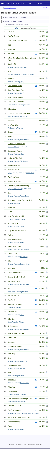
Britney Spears (25, 264)
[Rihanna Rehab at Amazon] (47, 132)
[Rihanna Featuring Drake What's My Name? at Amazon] (47, 240)
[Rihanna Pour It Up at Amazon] (47, 354)
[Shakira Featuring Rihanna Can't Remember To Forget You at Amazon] (47, 399)
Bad (9, 372)
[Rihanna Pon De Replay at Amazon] (47, 36)
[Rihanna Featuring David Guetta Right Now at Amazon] (47, 380)
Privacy (20, 444)
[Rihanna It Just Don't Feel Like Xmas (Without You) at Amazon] (47, 58)
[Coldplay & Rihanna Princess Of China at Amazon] (47, 305)
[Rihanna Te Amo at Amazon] (47, 212)
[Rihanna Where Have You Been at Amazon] (47, 334)
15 (36, 380)
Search (44, 8)
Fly (9, 289)
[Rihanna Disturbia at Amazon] (47, 121)
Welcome (39, 444)
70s (7, 3)
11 (36, 86)
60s (2, 3)
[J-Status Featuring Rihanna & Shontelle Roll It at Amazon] (47, 72)
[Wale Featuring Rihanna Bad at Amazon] (47, 373)
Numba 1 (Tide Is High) (16, 144)
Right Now (11, 380)
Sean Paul (23, 67)
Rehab (10, 132)
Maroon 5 (11, 116)
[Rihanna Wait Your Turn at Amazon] (47, 177)
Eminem (10, 219)
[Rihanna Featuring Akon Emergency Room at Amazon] (47, 151)
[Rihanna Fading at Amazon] (47, 235)
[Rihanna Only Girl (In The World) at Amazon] (47, 231)
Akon (22, 154)
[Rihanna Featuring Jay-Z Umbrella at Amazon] (47, 79)
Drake (22, 242)
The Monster (12, 391)
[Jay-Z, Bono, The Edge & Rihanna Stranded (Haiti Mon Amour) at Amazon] (47, 186)
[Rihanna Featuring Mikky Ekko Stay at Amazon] (47, 358)
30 (36, 326)
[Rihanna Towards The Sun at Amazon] (47, 406)
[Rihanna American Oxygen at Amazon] (47, 422)
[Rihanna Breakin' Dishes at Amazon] (47, 166)
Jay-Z (22, 82)
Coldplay (10, 308)
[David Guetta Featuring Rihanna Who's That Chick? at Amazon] (47, 247)
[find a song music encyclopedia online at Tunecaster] (13, 8)
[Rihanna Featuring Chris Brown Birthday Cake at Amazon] (47, 326)
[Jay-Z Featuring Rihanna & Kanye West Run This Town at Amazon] (47, 170)
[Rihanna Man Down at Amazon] (47, 268)
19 (36, 304)
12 (36, 132)
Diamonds (11, 342)
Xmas (40, 3)
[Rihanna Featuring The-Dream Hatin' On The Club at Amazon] (47, 158)
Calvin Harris (24, 284)
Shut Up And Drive (15, 86)
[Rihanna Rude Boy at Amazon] (47, 208)
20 (36, 387)
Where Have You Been (16, 333)
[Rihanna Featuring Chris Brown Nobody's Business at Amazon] (47, 347)
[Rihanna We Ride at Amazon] (47, 54)
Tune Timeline (10, 24)
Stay (9, 358)
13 (36, 273)
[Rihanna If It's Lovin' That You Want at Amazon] (47, 41)
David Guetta (12, 250)
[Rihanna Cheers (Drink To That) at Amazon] (47, 277)
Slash (22, 226)
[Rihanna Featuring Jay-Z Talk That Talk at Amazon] (47, 312)
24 (36, 113)
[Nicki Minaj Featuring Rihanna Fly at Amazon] (47, 289)
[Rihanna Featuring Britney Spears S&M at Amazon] (47, 261)
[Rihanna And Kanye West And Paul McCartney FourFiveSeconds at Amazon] (47, 410)
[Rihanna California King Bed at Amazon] (47, 273)
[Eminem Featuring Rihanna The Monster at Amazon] (47, 392)
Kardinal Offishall (13, 147)
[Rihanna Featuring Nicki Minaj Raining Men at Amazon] (47, 254)
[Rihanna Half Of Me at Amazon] (47, 338)
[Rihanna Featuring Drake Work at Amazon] (47, 426)
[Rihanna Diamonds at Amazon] (47, 342)
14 (36, 300)
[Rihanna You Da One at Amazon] (47, 300)
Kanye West (30, 173)
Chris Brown (24, 139)
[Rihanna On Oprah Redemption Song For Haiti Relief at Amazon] (47, 200)
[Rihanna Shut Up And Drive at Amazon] (47, 86)
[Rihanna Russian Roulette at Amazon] (47, 182)
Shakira (10, 401)
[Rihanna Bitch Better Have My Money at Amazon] (47, 418)
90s (17, 3)
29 (36, 54)
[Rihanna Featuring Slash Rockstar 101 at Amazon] (47, 224)
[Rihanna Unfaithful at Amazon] (47, 50)
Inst (34, 3)
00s (22, 3)
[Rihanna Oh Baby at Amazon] (47, 32)
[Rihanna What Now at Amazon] (47, 387)
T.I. (9, 128)
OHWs (28, 3)
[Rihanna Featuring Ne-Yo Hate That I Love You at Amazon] (47, 90)
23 (36, 312)
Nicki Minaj (24, 257)
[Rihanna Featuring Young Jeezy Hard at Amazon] (47, 193)
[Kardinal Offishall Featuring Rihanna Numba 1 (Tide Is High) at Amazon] (47, 144)
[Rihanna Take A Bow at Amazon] (47, 109)
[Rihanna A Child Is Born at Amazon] (47, 296)
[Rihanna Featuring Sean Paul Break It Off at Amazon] (47, 64)
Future (22, 368)
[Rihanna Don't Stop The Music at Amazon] (47, 98)
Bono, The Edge (17, 189)
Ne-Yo (22, 93)
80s (12, 3)
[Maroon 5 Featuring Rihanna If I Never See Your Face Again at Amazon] (47, 114)
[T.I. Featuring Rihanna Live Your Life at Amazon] (47, 125)
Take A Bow (12, 109)
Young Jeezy (24, 196)
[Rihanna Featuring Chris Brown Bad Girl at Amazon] (47, 137)
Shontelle (31, 74)
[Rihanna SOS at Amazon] (47, 45)
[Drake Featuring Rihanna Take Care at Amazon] (47, 319)
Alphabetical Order (22, 24)
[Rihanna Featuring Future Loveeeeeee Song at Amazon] (47, 366)
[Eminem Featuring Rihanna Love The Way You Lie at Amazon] (47, 216)
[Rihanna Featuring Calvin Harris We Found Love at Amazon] (47, 282)
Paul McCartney (33, 413)
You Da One (12, 300)
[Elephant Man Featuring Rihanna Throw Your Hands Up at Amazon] (47, 102)
